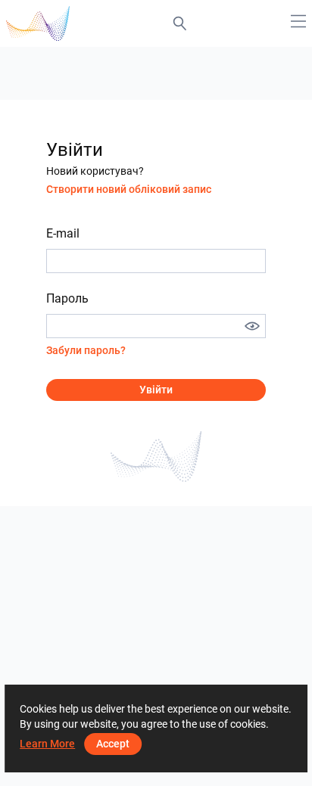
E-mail (63, 233)
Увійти (156, 390)
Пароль (67, 298)
